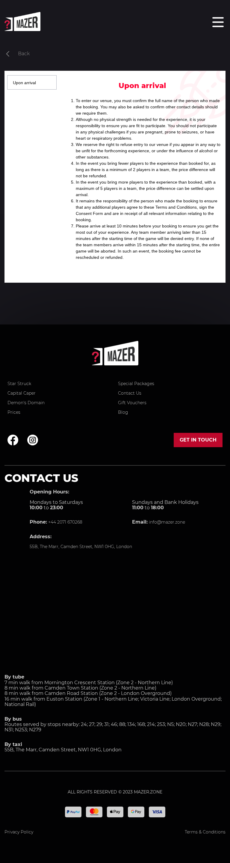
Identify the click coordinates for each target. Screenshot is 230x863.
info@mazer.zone (166, 522)
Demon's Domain (26, 402)
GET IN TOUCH (198, 440)
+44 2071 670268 (64, 522)
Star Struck (19, 383)
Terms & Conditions (205, 832)
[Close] (218, 70)
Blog (123, 412)
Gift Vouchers (132, 402)
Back (24, 53)
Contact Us (129, 393)
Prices (13, 412)
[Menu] (218, 22)
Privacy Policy (18, 832)
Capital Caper (21, 393)
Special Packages (136, 383)
